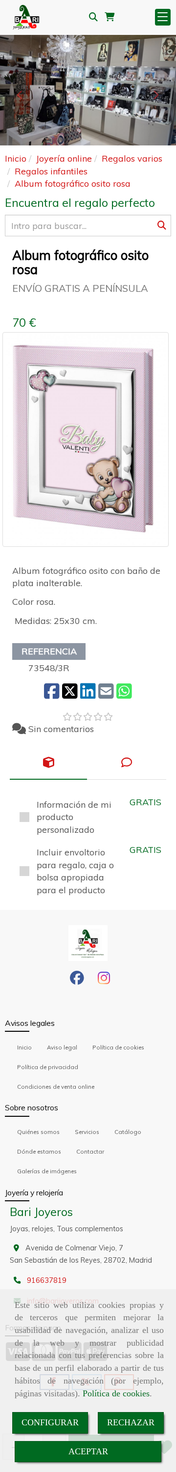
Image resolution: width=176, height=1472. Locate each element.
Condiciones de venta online (55, 1086)
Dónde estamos (39, 1151)
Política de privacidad (47, 1067)
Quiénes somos (38, 1131)
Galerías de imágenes (47, 1171)
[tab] (48, 762)
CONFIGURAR (50, 1422)
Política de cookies (116, 1393)
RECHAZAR (130, 1422)
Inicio (24, 1047)
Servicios (87, 1131)
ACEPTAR (88, 1451)
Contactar (90, 1151)
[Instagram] (104, 980)
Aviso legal (62, 1047)
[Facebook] (77, 980)
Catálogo (127, 1131)
